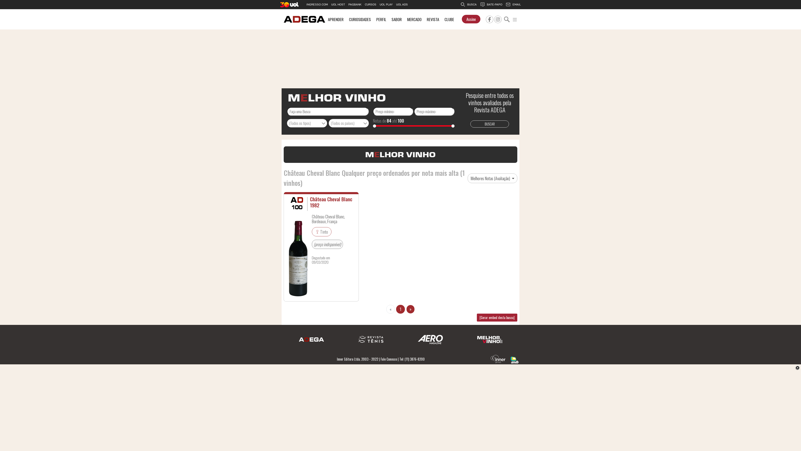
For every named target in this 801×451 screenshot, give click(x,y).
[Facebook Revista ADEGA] (489, 18)
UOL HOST (338, 4)
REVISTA (433, 19)
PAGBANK (354, 4)
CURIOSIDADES (360, 19)
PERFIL (381, 19)
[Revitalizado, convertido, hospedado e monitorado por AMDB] (515, 359)
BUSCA (472, 4)
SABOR (397, 19)
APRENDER (336, 19)
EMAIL (517, 4)
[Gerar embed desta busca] (497, 317)
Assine (471, 19)
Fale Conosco (389, 359)
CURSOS (370, 4)
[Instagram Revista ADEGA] (498, 18)
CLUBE (449, 19)
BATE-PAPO (494, 4)
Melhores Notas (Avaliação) (491, 178)
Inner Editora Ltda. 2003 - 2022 (357, 359)
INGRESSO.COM (317, 4)
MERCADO (414, 19)
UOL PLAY (386, 4)
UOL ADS (402, 4)
